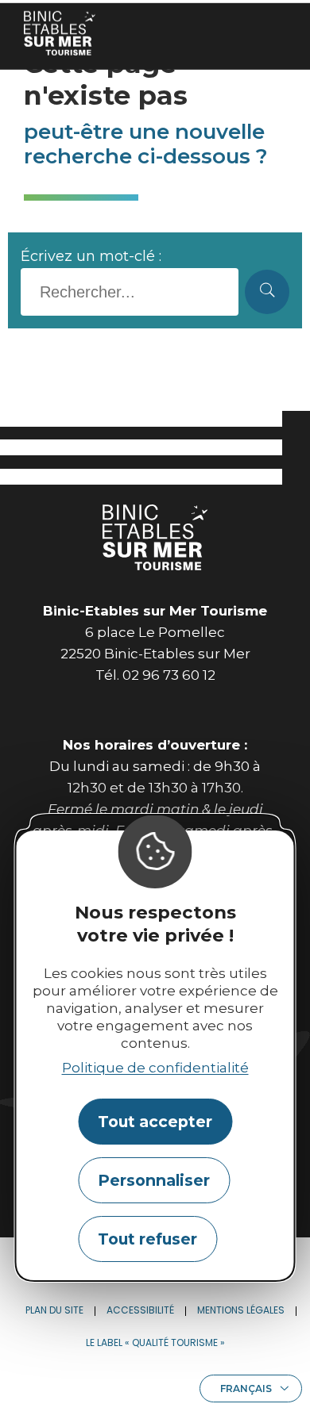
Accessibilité (140, 1310)
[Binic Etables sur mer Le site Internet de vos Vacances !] (59, 33)
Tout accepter (155, 1121)
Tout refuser (147, 1238)
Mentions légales (241, 1310)
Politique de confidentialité (155, 1068)
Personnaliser (154, 1180)
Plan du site (54, 1310)
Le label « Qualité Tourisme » (155, 1342)
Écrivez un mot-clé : (91, 256)
